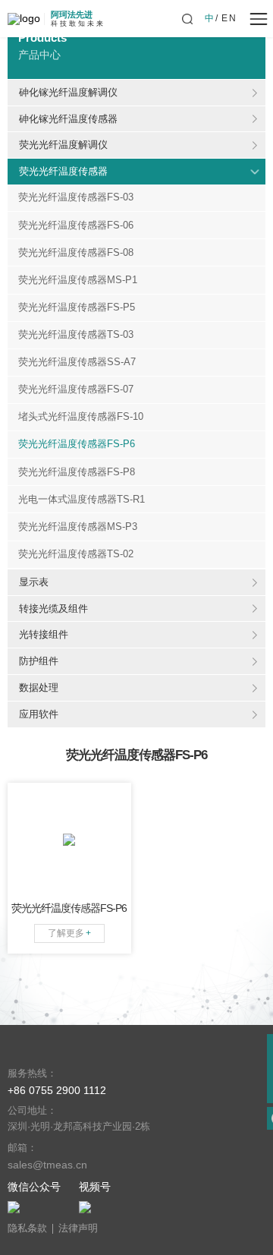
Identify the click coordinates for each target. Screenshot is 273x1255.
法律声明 (78, 1229)
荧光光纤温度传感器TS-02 (75, 554)
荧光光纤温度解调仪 (63, 144)
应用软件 (38, 714)
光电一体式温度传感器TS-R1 (81, 499)
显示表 (34, 582)
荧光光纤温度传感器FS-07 (75, 389)
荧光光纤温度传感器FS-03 (75, 197)
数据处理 (38, 687)
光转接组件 (43, 634)
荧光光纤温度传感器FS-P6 (76, 444)
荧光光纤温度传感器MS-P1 (77, 280)
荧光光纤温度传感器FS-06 (75, 225)
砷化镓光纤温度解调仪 (68, 92)
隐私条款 (27, 1229)
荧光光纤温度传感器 (63, 171)
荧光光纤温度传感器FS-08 (75, 253)
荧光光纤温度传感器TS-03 (75, 335)
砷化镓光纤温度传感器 (68, 119)
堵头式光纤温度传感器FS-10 (80, 417)
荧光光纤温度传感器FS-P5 (76, 307)
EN (229, 18)
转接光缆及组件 (53, 608)
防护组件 (38, 661)
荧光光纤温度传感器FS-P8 (76, 472)
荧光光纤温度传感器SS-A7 (77, 362)
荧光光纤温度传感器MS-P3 (77, 527)
